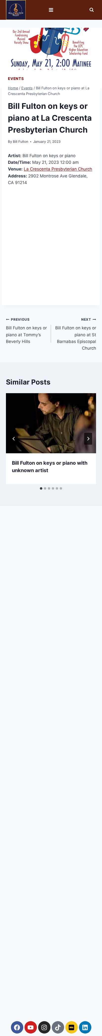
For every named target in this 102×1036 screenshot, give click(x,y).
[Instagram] (44, 1027)
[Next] (88, 439)
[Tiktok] (58, 1027)
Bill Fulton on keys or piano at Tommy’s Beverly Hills (26, 330)
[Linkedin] (85, 1027)
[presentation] (51, 423)
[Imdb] (71, 1027)
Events (16, 78)
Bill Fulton (20, 142)
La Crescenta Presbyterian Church (58, 169)
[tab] (41, 488)
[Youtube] (31, 1027)
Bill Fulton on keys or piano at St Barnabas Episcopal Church (75, 334)
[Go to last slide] (14, 439)
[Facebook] (17, 1027)
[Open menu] (51, 10)
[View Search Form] (91, 9)
